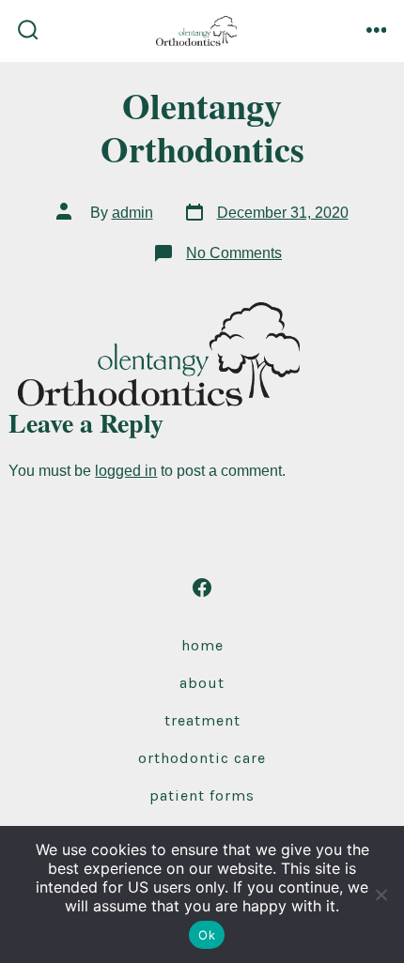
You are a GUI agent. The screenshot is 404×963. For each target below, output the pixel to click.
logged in (126, 471)
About (202, 683)
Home (202, 645)
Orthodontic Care (202, 758)
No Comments (234, 253)
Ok (206, 934)
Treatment (202, 720)
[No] (380, 894)
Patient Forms (202, 795)
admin (132, 213)
